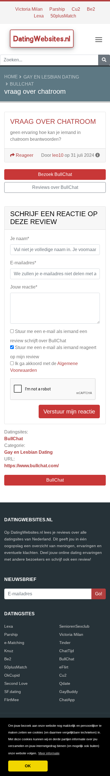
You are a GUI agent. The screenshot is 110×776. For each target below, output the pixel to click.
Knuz (8, 650)
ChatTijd (66, 650)
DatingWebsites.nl (41, 38)
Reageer (24, 155)
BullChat (22, 84)
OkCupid (12, 675)
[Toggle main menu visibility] (99, 39)
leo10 (57, 155)
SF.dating (12, 691)
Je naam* (19, 238)
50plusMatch (63, 16)
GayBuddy (68, 691)
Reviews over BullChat (55, 187)
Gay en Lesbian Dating (51, 77)
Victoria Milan (29, 9)
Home (11, 76)
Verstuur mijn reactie (69, 411)
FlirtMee (11, 699)
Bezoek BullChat (55, 174)
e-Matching (14, 642)
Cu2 (76, 9)
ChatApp (67, 699)
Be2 (91, 9)
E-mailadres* (23, 262)
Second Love (16, 683)
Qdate (64, 683)
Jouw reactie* (23, 287)
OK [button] (28, 766)
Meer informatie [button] (49, 753)
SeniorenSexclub (74, 626)
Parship (57, 9)
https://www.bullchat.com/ (31, 465)
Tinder (65, 642)
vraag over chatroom (53, 121)
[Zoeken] (104, 60)
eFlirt (63, 667)
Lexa (39, 16)
